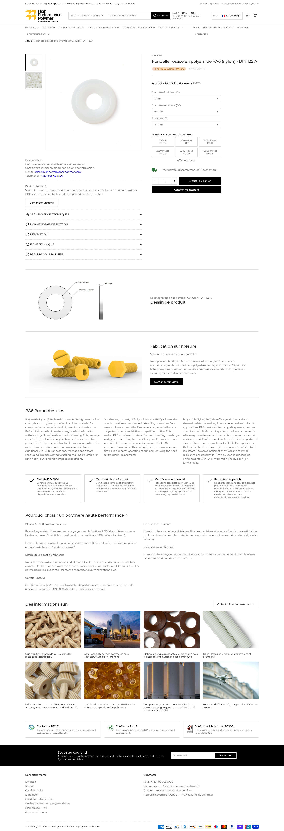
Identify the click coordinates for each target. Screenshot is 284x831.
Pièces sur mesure (169, 27)
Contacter (201, 34)
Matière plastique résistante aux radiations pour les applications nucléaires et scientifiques (171, 655)
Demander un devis (41, 202)
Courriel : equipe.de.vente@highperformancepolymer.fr (229, 3)
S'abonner (225, 755)
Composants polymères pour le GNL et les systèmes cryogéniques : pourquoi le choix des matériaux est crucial (170, 707)
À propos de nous (36, 812)
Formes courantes (70, 27)
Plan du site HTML (36, 807)
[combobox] (138, 16)
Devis (196, 27)
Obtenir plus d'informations (234, 604)
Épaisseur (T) (159, 118)
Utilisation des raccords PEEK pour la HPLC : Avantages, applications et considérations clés (51, 706)
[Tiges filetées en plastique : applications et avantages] (231, 629)
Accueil (29, 40)
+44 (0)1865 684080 (185, 13)
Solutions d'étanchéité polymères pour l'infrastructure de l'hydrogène (106, 655)
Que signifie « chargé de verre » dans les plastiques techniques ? (48, 655)
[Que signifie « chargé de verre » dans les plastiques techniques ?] (53, 629)
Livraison (242, 27)
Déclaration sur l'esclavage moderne (47, 803)
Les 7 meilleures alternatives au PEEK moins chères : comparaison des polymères (109, 706)
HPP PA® (157, 55)
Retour (29, 785)
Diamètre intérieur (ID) (166, 92)
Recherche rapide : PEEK (101, 27)
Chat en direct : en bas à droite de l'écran (168, 790)
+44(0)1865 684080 (51, 175)
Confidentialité (34, 790)
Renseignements (36, 34)
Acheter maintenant (186, 189)
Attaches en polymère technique (82, 826)
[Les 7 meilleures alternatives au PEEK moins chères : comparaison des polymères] (112, 680)
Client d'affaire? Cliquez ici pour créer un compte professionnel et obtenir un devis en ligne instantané (80, 3)
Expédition (31, 794)
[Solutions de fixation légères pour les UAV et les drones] (231, 680)
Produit (47, 27)
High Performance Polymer (48, 826)
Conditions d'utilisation (39, 799)
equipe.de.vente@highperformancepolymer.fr (172, 785)
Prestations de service (216, 27)
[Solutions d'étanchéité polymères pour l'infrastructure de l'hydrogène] (112, 629)
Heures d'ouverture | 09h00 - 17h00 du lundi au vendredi (178, 794)
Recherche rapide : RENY (137, 27)
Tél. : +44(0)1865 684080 (158, 781)
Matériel (30, 27)
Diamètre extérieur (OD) (167, 105)
